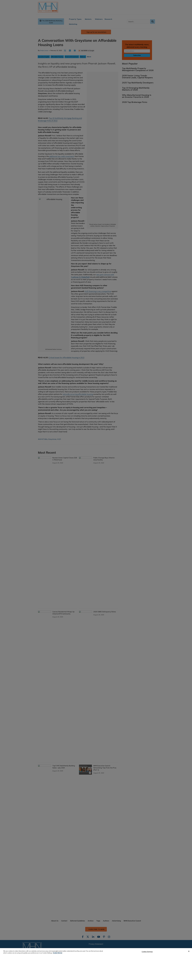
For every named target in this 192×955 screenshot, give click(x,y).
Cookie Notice (57, 953)
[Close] (189, 951)
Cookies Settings (147, 951)
